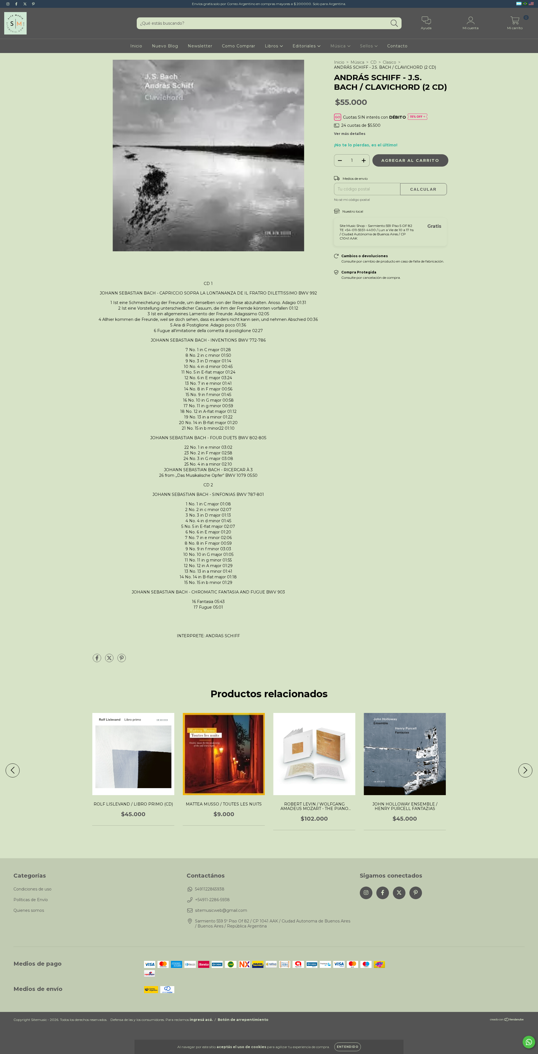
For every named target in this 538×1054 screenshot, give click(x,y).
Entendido (347, 1047)
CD (373, 62)
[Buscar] (394, 23)
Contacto (397, 46)
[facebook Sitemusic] (17, 3)
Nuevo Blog (165, 46)
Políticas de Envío (30, 899)
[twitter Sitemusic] (25, 3)
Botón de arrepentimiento (243, 1020)
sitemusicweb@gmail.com (221, 910)
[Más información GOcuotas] (417, 117)
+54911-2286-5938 (212, 899)
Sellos (367, 46)
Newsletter (200, 46)
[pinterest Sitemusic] (33, 3)
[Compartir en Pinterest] (121, 660)
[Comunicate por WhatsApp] (529, 1042)
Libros (272, 46)
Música (338, 46)
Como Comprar (238, 46)
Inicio (136, 46)
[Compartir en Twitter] (110, 660)
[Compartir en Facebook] (97, 660)
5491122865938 (209, 889)
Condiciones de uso (32, 889)
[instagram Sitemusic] (8, 3)
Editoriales (305, 46)
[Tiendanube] (507, 1020)
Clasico (389, 62)
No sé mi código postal (352, 199)
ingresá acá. (201, 1020)
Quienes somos (28, 910)
